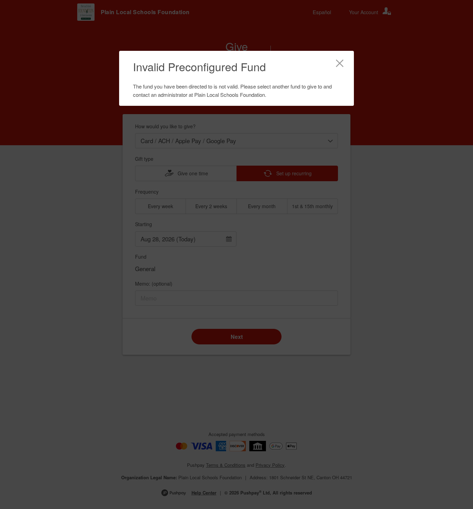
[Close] (339, 64)
